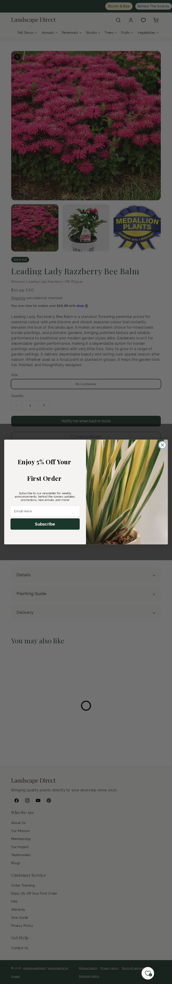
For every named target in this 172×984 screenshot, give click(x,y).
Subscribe (45, 524)
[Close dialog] (162, 445)
